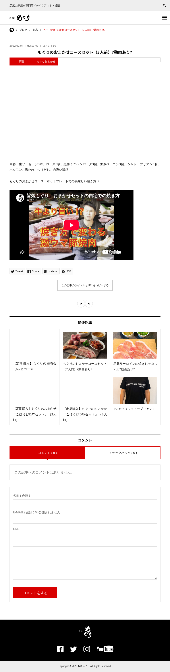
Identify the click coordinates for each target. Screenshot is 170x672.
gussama (33, 46)
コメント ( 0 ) (47, 453)
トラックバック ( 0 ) (123, 453)
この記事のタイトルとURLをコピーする (85, 285)
